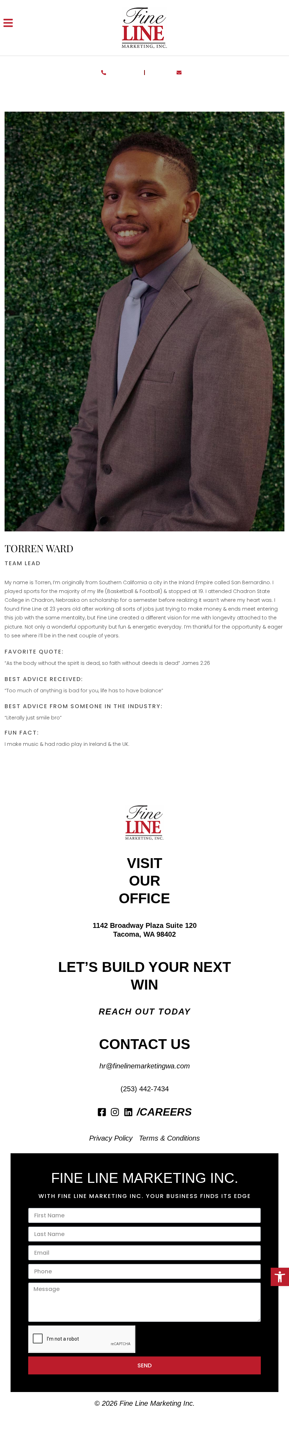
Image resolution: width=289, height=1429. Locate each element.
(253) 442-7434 (145, 1089)
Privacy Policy (111, 1138)
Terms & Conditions (169, 1138)
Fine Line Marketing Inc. (157, 1403)
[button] (280, 1277)
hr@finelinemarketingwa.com (144, 1066)
